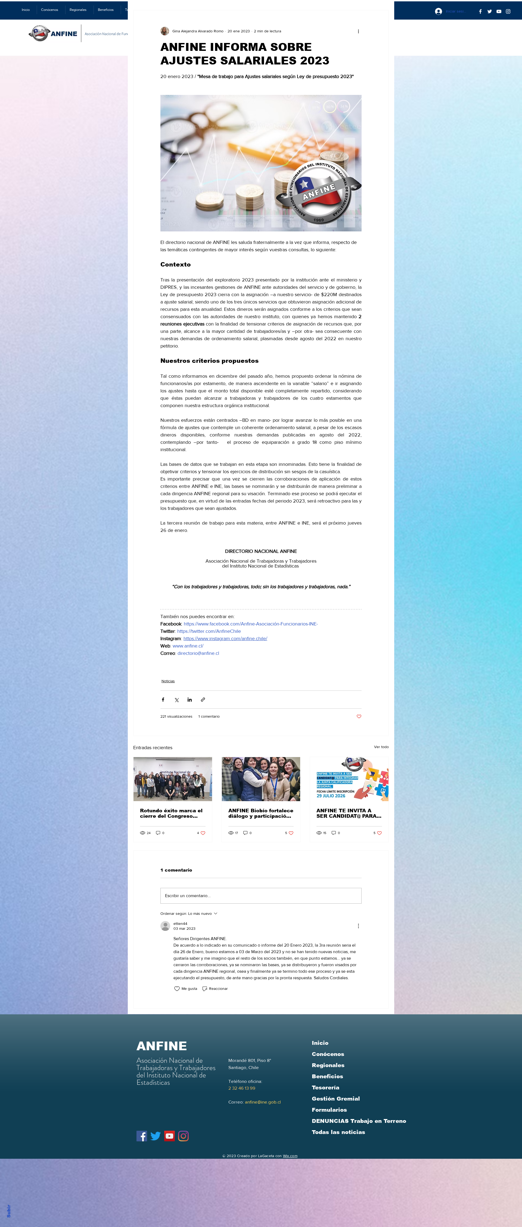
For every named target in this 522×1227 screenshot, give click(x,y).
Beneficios (327, 1076)
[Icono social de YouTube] (169, 1136)
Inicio (320, 1043)
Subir (8, 1210)
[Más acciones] (358, 31)
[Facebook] (480, 11)
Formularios (329, 1110)
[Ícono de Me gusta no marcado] (177, 989)
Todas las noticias (338, 1132)
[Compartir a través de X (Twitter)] (176, 699)
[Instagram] (183, 1136)
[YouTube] (499, 11)
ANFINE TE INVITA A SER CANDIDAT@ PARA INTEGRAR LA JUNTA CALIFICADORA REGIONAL (346, 813)
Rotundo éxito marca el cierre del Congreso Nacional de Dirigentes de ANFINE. (171, 813)
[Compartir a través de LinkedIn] (189, 699)
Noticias (168, 681)
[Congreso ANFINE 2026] (172, 779)
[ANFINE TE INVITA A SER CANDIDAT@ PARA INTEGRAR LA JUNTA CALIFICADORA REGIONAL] (349, 779)
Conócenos (328, 1054)
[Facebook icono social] (141, 1136)
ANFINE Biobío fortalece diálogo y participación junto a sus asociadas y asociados (260, 813)
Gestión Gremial (336, 1099)
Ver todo (381, 747)
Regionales (328, 1065)
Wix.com (290, 1156)
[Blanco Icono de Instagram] (508, 11)
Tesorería (325, 1087)
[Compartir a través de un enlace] (203, 699)
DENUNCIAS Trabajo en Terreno (359, 1121)
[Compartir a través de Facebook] (163, 699)
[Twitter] (490, 11)
